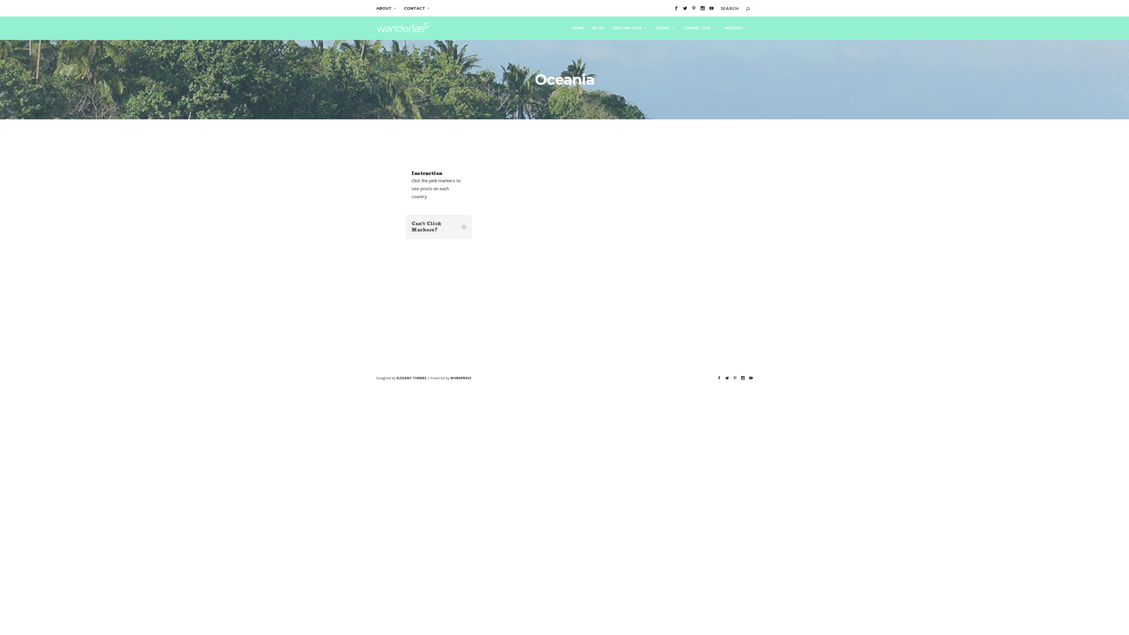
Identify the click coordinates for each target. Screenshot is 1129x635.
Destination (627, 28)
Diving (663, 28)
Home (578, 28)
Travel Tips (697, 28)
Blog (598, 28)
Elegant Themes (412, 378)
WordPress (460, 378)
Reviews (734, 28)
